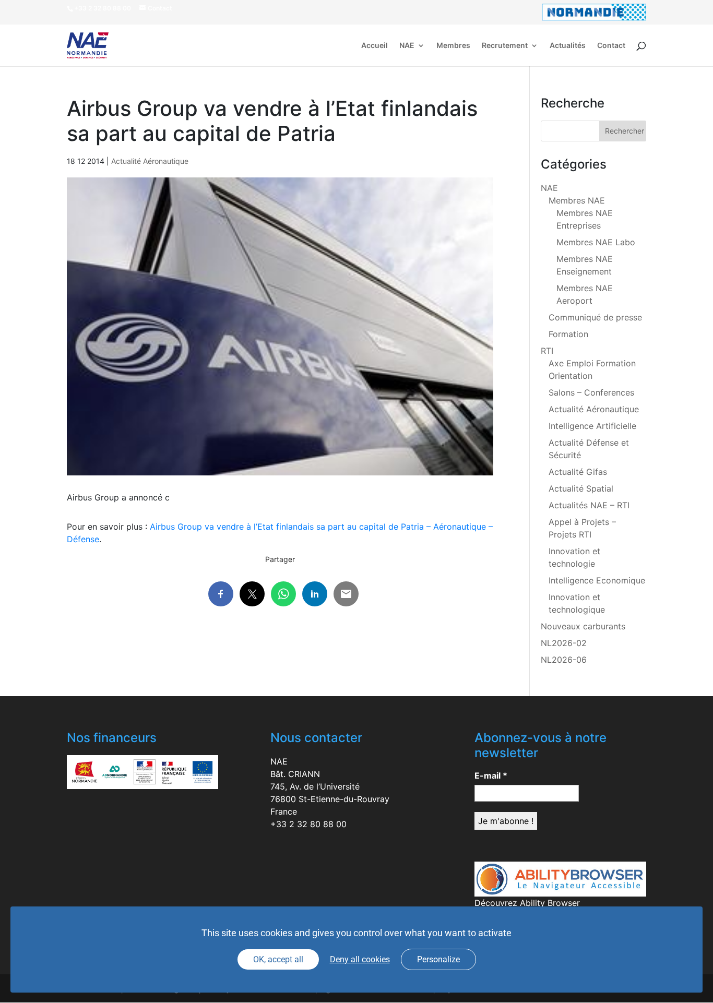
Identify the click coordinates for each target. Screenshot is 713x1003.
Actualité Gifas (578, 472)
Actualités (568, 46)
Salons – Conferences (591, 392)
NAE (406, 46)
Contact (611, 46)
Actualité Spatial (581, 488)
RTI (547, 350)
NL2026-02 (564, 643)
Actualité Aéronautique (149, 161)
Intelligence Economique (597, 580)
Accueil (374, 46)
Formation (568, 334)
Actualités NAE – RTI (589, 505)
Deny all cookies (360, 959)
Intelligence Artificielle (592, 426)
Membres (453, 46)
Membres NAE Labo (595, 242)
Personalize (438, 959)
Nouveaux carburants (583, 626)
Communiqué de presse (595, 317)
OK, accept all (278, 959)
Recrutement (505, 46)
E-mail (490, 775)
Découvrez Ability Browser (527, 903)
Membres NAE (577, 200)
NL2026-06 (564, 659)
